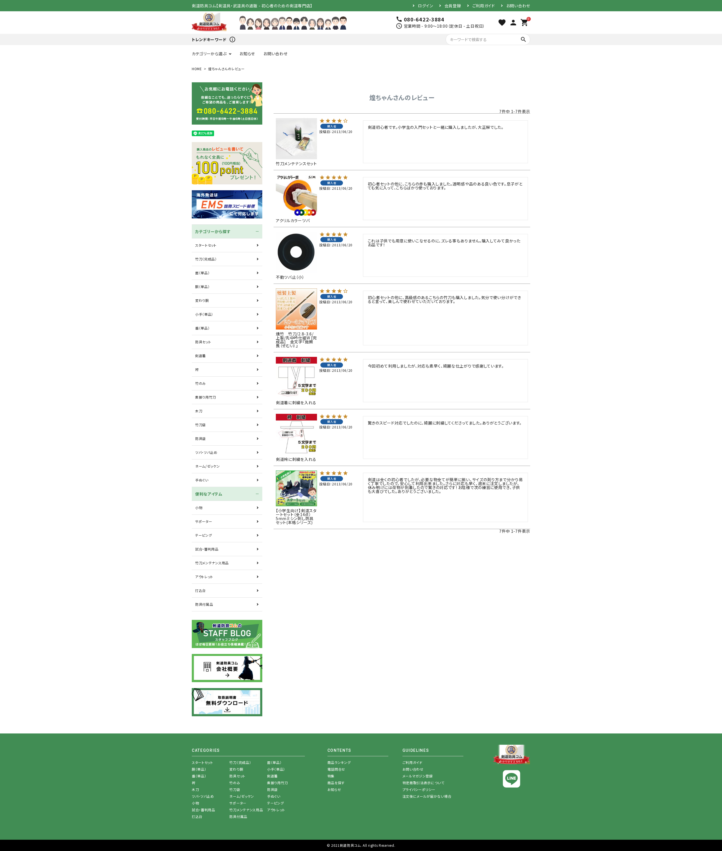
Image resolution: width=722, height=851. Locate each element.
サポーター (203, 521)
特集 (330, 775)
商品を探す (336, 782)
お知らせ (247, 53)
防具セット (203, 341)
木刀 (198, 410)
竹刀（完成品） (206, 259)
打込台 (200, 590)
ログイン (425, 6)
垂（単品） (202, 328)
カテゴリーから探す (212, 231)
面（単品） (202, 272)
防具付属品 (204, 604)
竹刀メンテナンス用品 (212, 562)
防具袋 (200, 438)
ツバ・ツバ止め (206, 452)
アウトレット (204, 576)
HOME (197, 68)
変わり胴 (202, 300)
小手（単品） (204, 314)
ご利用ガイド (483, 6)
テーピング (203, 535)
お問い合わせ (518, 6)
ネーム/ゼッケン (207, 466)
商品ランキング (339, 762)
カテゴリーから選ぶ (209, 53)
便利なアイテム (209, 494)
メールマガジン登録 (417, 775)
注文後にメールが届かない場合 (427, 796)
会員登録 (452, 6)
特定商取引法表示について (423, 782)
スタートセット (206, 245)
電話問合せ (336, 769)
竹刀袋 (200, 424)
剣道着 (200, 355)
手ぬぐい (201, 480)
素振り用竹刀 (205, 397)
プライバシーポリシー (418, 789)
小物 (198, 507)
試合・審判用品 (207, 549)
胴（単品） (202, 286)
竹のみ (200, 383)
